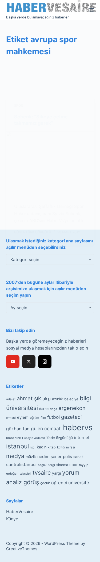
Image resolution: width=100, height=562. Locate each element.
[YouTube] (12, 361)
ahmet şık (29, 398)
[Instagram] (44, 361)
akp (46, 398)
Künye (12, 518)
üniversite (78, 482)
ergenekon (72, 408)
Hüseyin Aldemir (33, 438)
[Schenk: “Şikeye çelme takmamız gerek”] (50, 164)
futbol (53, 417)
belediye (71, 399)
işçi (32, 447)
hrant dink (13, 438)
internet (82, 437)
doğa (53, 409)
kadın (41, 447)
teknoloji (25, 473)
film (43, 418)
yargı (56, 473)
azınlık (57, 399)
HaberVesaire (19, 511)
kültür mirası (66, 447)
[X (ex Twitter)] (28, 361)
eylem (23, 417)
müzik (31, 457)
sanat (78, 457)
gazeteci (71, 417)
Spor (18, 105)
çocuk (45, 483)
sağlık (42, 465)
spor (73, 464)
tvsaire (42, 472)
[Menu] (91, 10)
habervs (78, 427)
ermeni (11, 418)
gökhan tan (18, 428)
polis (67, 456)
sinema (62, 465)
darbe (44, 409)
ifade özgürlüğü (59, 438)
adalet (10, 399)
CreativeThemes (21, 548)
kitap (52, 447)
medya (15, 455)
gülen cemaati (46, 428)
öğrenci (59, 482)
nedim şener (49, 456)
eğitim (34, 418)
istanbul (17, 446)
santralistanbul (21, 464)
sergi (51, 465)
